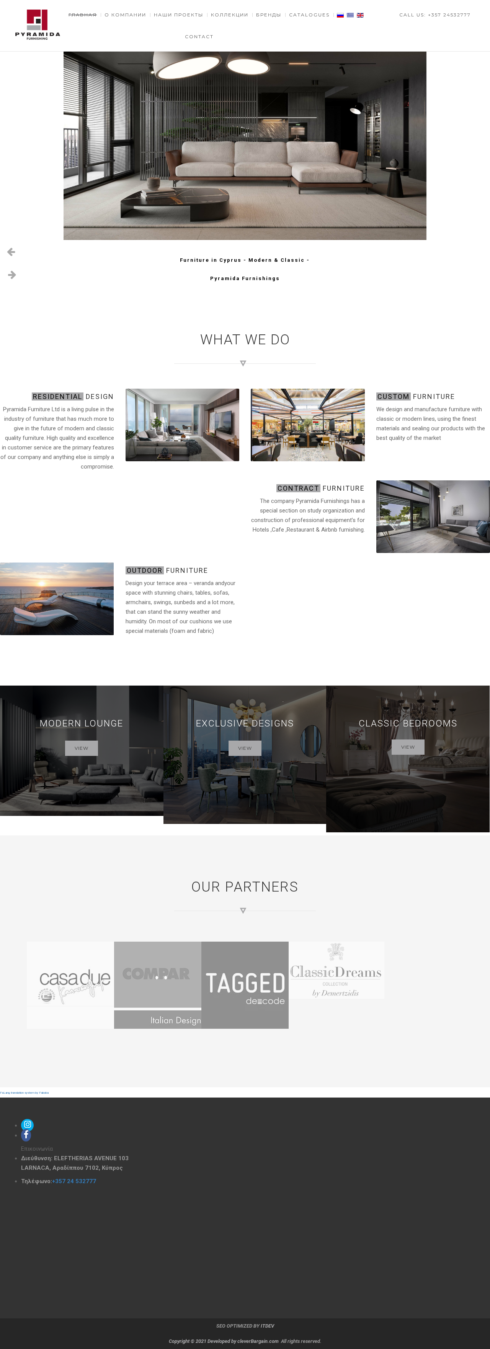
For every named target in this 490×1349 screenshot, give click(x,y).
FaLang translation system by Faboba (24, 1092)
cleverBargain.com (258, 1341)
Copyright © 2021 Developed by (203, 1341)
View (81, 748)
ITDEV (267, 1326)
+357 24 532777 (74, 1181)
